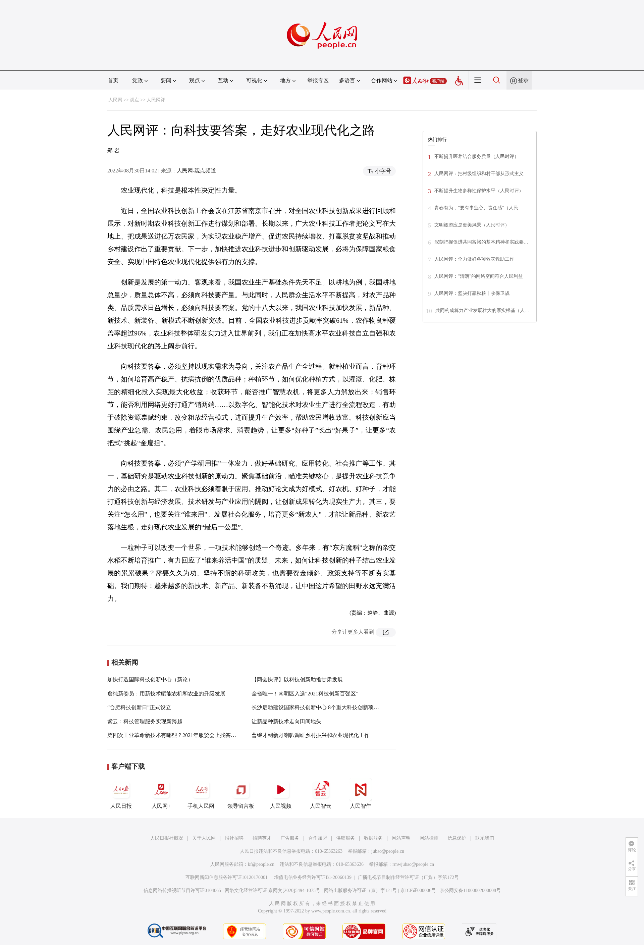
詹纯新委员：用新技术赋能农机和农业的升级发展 (166, 693)
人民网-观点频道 (196, 170)
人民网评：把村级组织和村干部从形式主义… (481, 173)
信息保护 (456, 838)
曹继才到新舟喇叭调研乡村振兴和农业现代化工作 (311, 735)
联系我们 (484, 838)
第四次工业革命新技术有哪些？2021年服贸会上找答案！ (174, 735)
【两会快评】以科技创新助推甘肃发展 (297, 679)
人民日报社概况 (166, 838)
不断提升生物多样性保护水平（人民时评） (479, 190)
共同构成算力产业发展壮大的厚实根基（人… (482, 310)
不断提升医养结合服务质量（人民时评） (476, 156)
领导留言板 (240, 806)
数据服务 (373, 838)
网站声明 (401, 838)
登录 (523, 80)
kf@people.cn (261, 864)
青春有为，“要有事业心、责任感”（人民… (478, 207)
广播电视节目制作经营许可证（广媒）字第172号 (408, 877)
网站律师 (429, 838)
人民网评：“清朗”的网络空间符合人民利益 (478, 276)
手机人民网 (200, 806)
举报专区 (318, 80)
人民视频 (280, 806)
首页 (113, 80)
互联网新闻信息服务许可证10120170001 (226, 877)
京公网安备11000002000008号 (470, 890)
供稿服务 (345, 838)
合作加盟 (317, 838)
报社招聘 (234, 838)
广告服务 (289, 838)
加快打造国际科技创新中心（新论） (150, 679)
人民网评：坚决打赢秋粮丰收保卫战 (471, 293)
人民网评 (156, 99)
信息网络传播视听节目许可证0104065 (182, 890)
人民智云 (320, 806)
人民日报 (121, 806)
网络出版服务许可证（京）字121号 (360, 890)
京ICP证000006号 (418, 890)
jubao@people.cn (387, 851)
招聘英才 (262, 838)
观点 (134, 99)
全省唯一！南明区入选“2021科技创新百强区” (305, 693)
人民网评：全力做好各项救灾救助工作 (474, 259)
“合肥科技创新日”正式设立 (139, 707)
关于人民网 (204, 838)
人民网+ (161, 806)
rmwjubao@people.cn (413, 864)
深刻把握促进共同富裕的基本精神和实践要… (481, 242)
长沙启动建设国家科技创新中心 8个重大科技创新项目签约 (321, 707)
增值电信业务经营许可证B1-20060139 (313, 877)
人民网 (115, 99)
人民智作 (360, 806)
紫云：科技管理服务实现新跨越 (144, 721)
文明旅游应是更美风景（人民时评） (471, 224)
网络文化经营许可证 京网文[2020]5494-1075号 (272, 890)
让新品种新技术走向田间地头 (286, 721)
